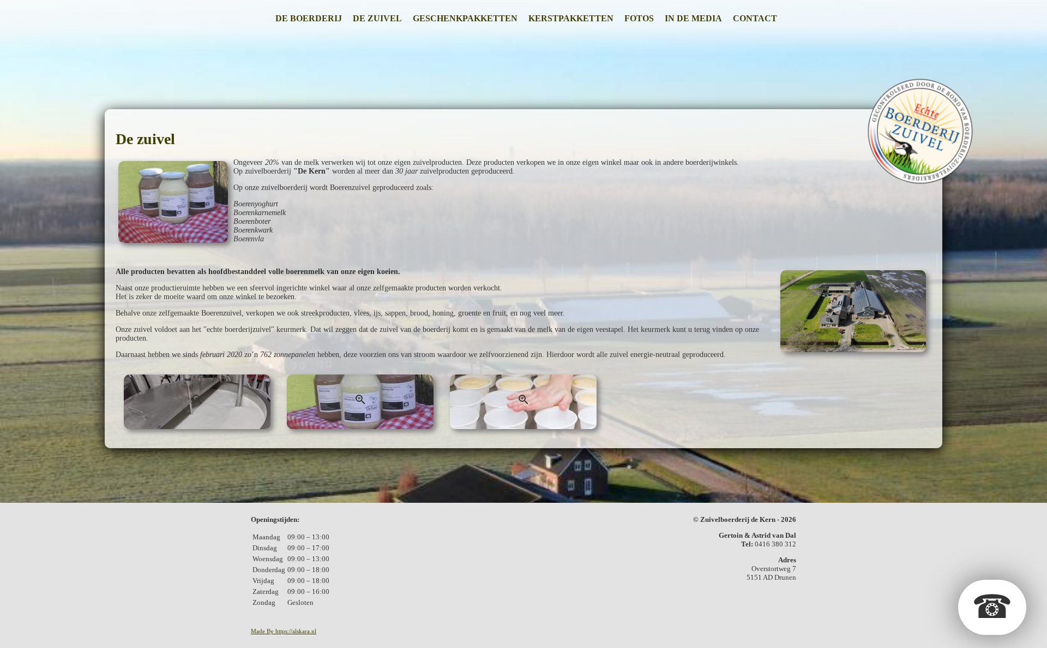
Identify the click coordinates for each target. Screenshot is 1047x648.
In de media (693, 18)
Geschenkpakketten (465, 18)
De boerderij (308, 18)
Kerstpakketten (570, 18)
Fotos (639, 18)
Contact (755, 18)
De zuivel (377, 18)
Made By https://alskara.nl (283, 631)
